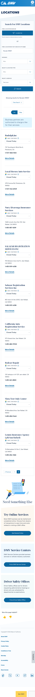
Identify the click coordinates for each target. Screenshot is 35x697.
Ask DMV (21, 694)
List (14, 112)
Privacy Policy (5, 641)
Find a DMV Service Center (17, 564)
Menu (32, 5)
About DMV (4, 636)
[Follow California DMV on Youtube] (17, 675)
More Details (9, 158)
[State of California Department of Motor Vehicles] (11, 3)
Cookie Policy (5, 646)
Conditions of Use (6, 651)
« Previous (8, 472)
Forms (2, 665)
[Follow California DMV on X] (10, 675)
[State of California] (3, 3)
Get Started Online (17, 533)
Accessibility (4, 660)
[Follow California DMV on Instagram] (25, 675)
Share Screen (4, 670)
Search (18, 89)
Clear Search (16, 102)
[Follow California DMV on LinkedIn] (32, 675)
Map (20, 112)
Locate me (19, 33)
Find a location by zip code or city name (14, 46)
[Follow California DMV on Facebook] (3, 675)
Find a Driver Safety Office (17, 600)
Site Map (3, 655)
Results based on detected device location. (12, 37)
